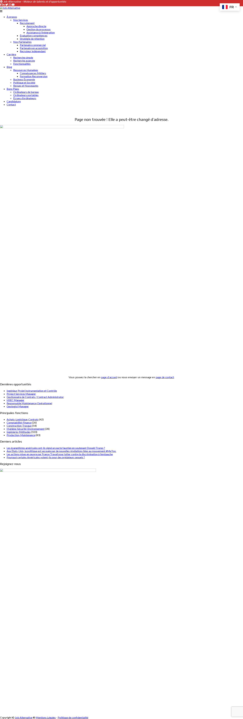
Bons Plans (13, 88)
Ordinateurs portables (26, 95)
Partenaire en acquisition (34, 48)
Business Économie (24, 79)
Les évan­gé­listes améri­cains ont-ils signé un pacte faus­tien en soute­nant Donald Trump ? (56, 447)
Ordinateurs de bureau (26, 91)
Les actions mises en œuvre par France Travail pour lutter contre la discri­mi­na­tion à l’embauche (60, 454)
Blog (9, 66)
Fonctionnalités (22, 63)
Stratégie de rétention (32, 38)
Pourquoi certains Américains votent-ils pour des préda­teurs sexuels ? (46, 457)
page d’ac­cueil (109, 377)
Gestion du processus (38, 29)
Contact (11, 104)
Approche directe (36, 26)
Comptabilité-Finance (19, 422)
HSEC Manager (15, 400)
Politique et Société (24, 82)
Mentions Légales (46, 717)
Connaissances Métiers (33, 73)
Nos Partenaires (22, 41)
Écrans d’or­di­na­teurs (24, 98)
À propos (12, 16)
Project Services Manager (21, 393)
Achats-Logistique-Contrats (23, 419)
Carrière (11, 54)
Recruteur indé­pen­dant (33, 51)
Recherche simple (23, 57)
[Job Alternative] (10, 7)
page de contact (165, 377)
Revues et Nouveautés (25, 85)
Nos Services (20, 19)
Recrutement (27, 23)
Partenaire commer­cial (33, 44)
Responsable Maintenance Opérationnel (29, 403)
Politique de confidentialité (73, 717)
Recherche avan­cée (24, 60)
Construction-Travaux (19, 425)
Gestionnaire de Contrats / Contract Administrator (35, 396)
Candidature (14, 101)
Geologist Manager (18, 406)
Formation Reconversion (33, 76)
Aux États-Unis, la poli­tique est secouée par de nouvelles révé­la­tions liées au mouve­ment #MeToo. (61, 451)
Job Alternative (23, 717)
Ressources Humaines (25, 70)
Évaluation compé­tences (33, 35)
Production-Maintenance (21, 435)
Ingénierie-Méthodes (19, 431)
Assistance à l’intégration (40, 32)
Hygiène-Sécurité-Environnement (25, 428)
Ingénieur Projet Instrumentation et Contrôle (32, 390)
